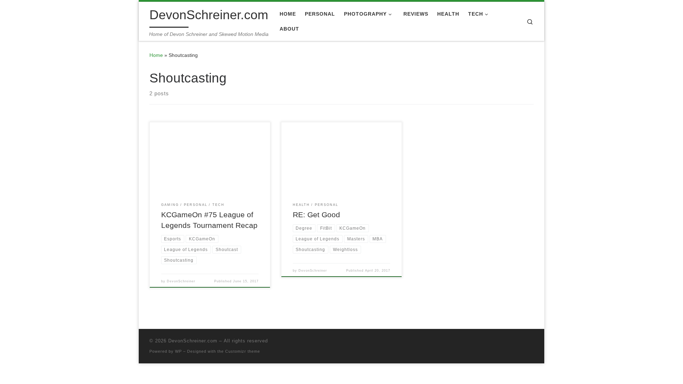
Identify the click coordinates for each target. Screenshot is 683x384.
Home (156, 55)
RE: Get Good (316, 214)
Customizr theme (242, 351)
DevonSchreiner (181, 281)
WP (178, 351)
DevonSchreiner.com (192, 340)
